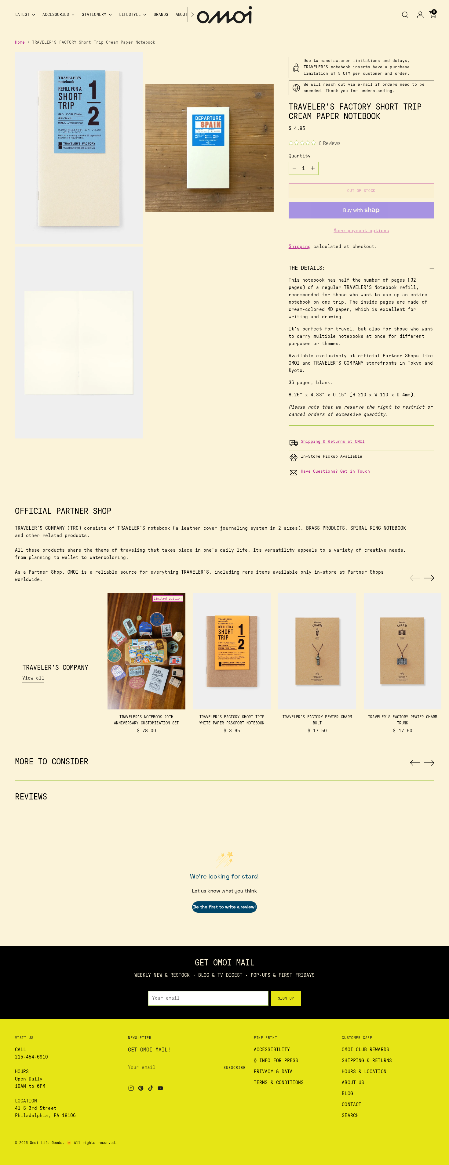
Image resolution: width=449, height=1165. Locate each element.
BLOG (347, 1093)
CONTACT (351, 1104)
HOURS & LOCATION (364, 1071)
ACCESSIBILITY (272, 1049)
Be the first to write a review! (224, 907)
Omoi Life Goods (46, 1143)
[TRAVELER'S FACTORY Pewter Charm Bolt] (317, 651)
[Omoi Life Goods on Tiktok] (151, 1089)
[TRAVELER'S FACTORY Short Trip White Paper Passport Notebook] (232, 651)
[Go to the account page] (418, 15)
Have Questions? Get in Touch (335, 471)
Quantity (300, 155)
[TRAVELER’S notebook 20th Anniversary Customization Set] (146, 651)
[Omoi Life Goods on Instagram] (131, 1089)
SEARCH (350, 1115)
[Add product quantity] (312, 168)
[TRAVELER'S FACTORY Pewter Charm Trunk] (403, 651)
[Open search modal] (405, 15)
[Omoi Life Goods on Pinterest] (141, 1089)
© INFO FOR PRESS (276, 1060)
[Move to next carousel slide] (429, 578)
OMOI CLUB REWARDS (365, 1049)
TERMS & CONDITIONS (279, 1082)
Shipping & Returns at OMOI (333, 441)
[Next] (192, 15)
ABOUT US (353, 1082)
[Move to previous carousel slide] (415, 578)
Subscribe (234, 1067)
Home (20, 42)
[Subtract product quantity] (294, 168)
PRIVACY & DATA (273, 1071)
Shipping (300, 246)
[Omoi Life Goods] (224, 14)
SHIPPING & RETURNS (367, 1060)
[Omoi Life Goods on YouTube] (161, 1089)
